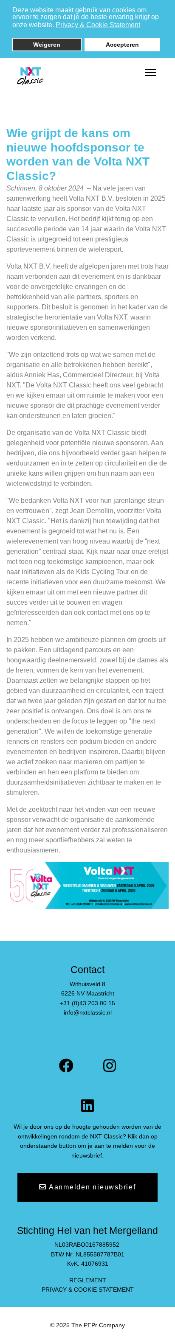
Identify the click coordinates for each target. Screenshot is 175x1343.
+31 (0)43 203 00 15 (87, 1003)
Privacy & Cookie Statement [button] (98, 24)
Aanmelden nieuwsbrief (91, 1187)
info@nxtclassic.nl (88, 1012)
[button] (145, 26)
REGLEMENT (87, 1280)
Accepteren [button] (122, 44)
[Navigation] (150, 73)
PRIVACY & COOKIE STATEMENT (88, 1289)
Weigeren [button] (46, 44)
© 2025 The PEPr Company (87, 1325)
